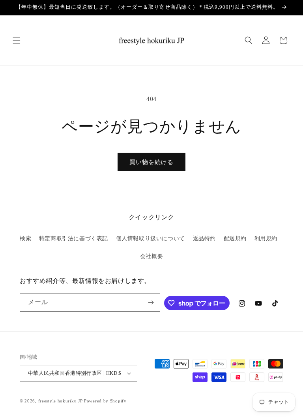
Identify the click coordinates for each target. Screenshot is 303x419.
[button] (16, 40)
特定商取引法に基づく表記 (73, 238)
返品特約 (204, 238)
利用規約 (265, 238)
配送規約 (235, 238)
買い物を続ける (151, 162)
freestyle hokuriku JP (60, 400)
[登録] (151, 302)
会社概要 (151, 256)
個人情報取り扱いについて (150, 238)
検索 (25, 238)
